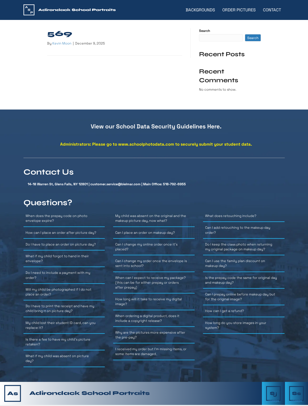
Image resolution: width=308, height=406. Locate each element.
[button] (64, 219)
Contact (272, 10)
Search (204, 31)
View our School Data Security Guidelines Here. (156, 126)
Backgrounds (200, 10)
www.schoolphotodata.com (146, 144)
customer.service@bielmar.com (115, 184)
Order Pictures (239, 10)
